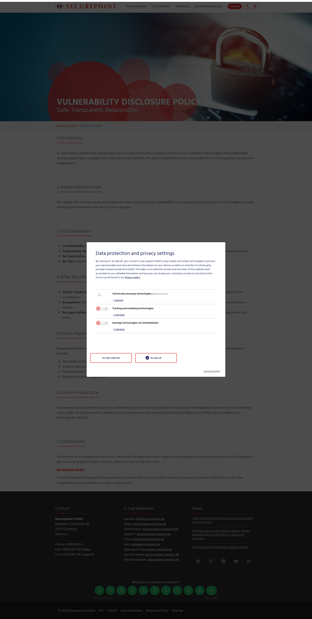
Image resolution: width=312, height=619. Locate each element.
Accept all (156, 358)
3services (118, 315)
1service (117, 300)
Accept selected (111, 358)
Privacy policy (132, 277)
